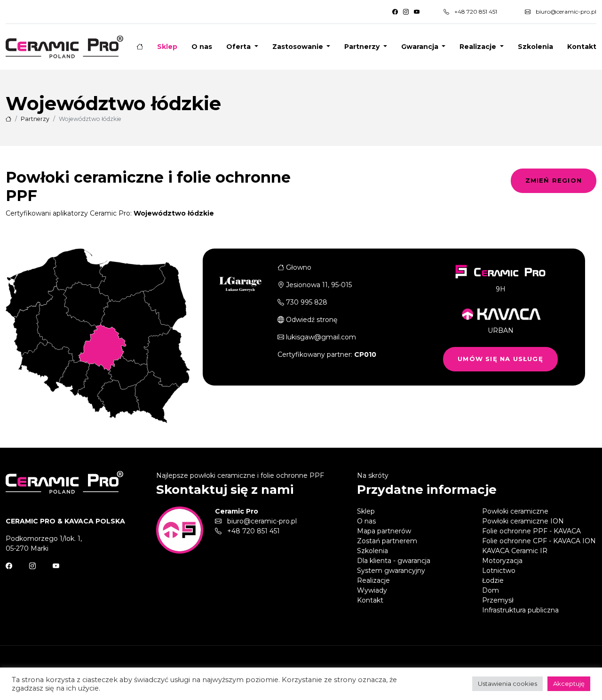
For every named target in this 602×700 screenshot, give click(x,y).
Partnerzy (35, 118)
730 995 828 (306, 302)
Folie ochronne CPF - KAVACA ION (539, 541)
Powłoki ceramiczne (515, 511)
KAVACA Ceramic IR (514, 551)
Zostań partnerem (387, 541)
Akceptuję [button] (569, 683)
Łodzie (493, 580)
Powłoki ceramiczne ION (523, 521)
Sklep (167, 46)
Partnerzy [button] (362, 46)
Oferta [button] (239, 46)
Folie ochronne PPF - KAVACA (531, 531)
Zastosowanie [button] (298, 46)
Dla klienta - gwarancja (393, 560)
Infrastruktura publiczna (520, 610)
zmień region (553, 180)
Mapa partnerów (384, 531)
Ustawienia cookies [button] (507, 683)
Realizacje (373, 580)
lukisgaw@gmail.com (321, 337)
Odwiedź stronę (311, 319)
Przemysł (498, 600)
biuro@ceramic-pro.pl (565, 11)
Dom (490, 590)
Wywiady (372, 590)
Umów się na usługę (500, 358)
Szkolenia (535, 46)
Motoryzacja (502, 560)
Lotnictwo (498, 570)
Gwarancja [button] (420, 46)
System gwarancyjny (391, 570)
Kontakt (581, 46)
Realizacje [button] (478, 46)
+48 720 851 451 (475, 11)
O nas (201, 46)
